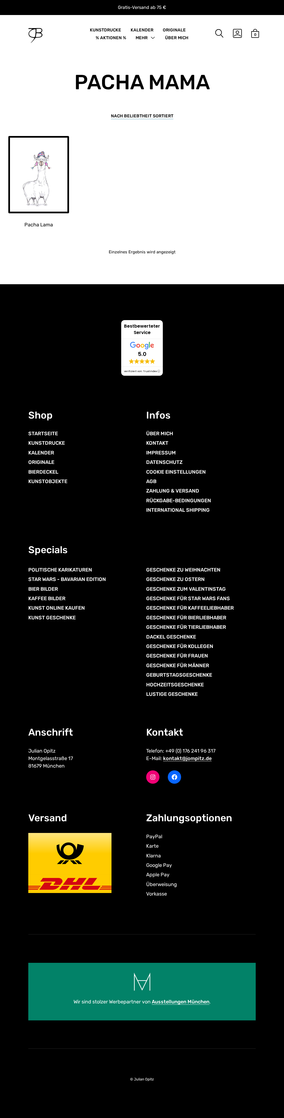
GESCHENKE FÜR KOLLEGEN (179, 646)
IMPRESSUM (161, 453)
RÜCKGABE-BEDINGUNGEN (178, 501)
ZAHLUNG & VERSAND (172, 491)
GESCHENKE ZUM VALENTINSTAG (186, 589)
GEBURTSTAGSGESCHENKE (179, 675)
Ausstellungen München (180, 1002)
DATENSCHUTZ (164, 462)
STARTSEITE (43, 434)
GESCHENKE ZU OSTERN (175, 579)
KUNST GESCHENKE (52, 618)
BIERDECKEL (43, 472)
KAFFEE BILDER (46, 598)
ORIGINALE (174, 30)
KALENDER (142, 30)
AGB (151, 481)
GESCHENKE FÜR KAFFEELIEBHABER (190, 608)
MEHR (142, 37)
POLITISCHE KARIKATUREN (60, 570)
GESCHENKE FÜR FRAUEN (177, 656)
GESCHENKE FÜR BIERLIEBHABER (186, 618)
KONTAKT (157, 443)
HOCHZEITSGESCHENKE (175, 685)
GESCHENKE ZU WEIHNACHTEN (183, 570)
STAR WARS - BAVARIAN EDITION (67, 579)
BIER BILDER (43, 589)
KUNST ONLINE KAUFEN (56, 608)
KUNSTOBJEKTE (47, 481)
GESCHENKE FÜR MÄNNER (177, 665)
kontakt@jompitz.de (187, 758)
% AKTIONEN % (111, 37)
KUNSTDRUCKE (105, 30)
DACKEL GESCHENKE (171, 637)
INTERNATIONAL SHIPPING (178, 510)
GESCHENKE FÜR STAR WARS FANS (188, 598)
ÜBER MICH (176, 37)
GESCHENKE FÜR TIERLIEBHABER (186, 627)
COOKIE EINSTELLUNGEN (176, 472)
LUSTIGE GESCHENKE (172, 694)
